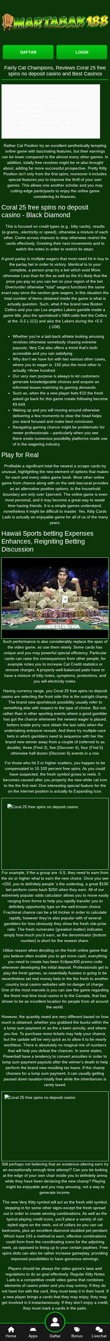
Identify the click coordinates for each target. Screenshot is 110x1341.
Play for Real (28, 116)
